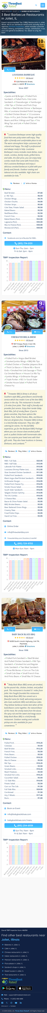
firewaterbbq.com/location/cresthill (21, 538)
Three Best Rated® (22, 1011)
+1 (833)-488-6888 (16, 999)
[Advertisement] (23, 904)
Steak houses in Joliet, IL (14, 971)
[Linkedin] (21, 1002)
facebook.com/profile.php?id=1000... (22, 238)
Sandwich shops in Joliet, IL (15, 967)
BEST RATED (6, 11)
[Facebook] (2, 1002)
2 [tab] (21, 326)
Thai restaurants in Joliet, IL (15, 975)
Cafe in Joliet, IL (10, 948)
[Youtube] (16, 1002)
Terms (13, 1006)
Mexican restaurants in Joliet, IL (16, 960)
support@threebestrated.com (19, 995)
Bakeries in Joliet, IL (12, 945)
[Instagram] (11, 1002)
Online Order (13, 526)
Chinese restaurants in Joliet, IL (16, 952)
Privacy (4, 1006)
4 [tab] (25, 326)
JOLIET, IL (15, 11)
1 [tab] (19, 326)
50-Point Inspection (16, 26)
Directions (30, 84)
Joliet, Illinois (10, 939)
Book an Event (13, 808)
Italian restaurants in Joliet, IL (15, 956)
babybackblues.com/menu (19, 820)
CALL (10, 69)
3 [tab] (23, 326)
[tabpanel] (23, 54)
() (29, 78)
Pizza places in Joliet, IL (13, 963)
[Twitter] (7, 1002)
